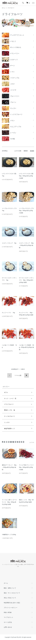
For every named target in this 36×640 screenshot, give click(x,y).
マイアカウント (8, 617)
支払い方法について (10, 598)
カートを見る (8, 622)
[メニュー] (33, 3)
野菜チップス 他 (9, 410)
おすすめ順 (17, 151)
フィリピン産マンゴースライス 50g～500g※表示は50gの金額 (9, 502)
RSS (5, 612)
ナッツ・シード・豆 (10, 398)
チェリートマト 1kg (8, 312)
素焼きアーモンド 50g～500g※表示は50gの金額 (9, 467)
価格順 (26, 151)
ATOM (9, 612)
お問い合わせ (8, 627)
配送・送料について (10, 588)
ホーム (3, 8)
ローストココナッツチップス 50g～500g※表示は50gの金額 (26, 280)
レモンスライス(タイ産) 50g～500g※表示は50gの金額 (27, 176)
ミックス (7, 422)
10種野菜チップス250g (9, 534)
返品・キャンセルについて (12, 593)
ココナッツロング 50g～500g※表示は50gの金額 (26, 245)
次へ (26, 375)
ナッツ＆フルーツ (9, 416)
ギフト (6, 392)
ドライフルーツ (10, 8)
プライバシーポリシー (10, 607)
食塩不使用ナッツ (9, 428)
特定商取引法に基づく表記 (12, 603)
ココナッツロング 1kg (9, 243)
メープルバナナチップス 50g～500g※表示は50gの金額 (27, 210)
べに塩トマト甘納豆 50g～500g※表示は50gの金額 (26, 347)
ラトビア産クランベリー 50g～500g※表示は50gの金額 (27, 467)
